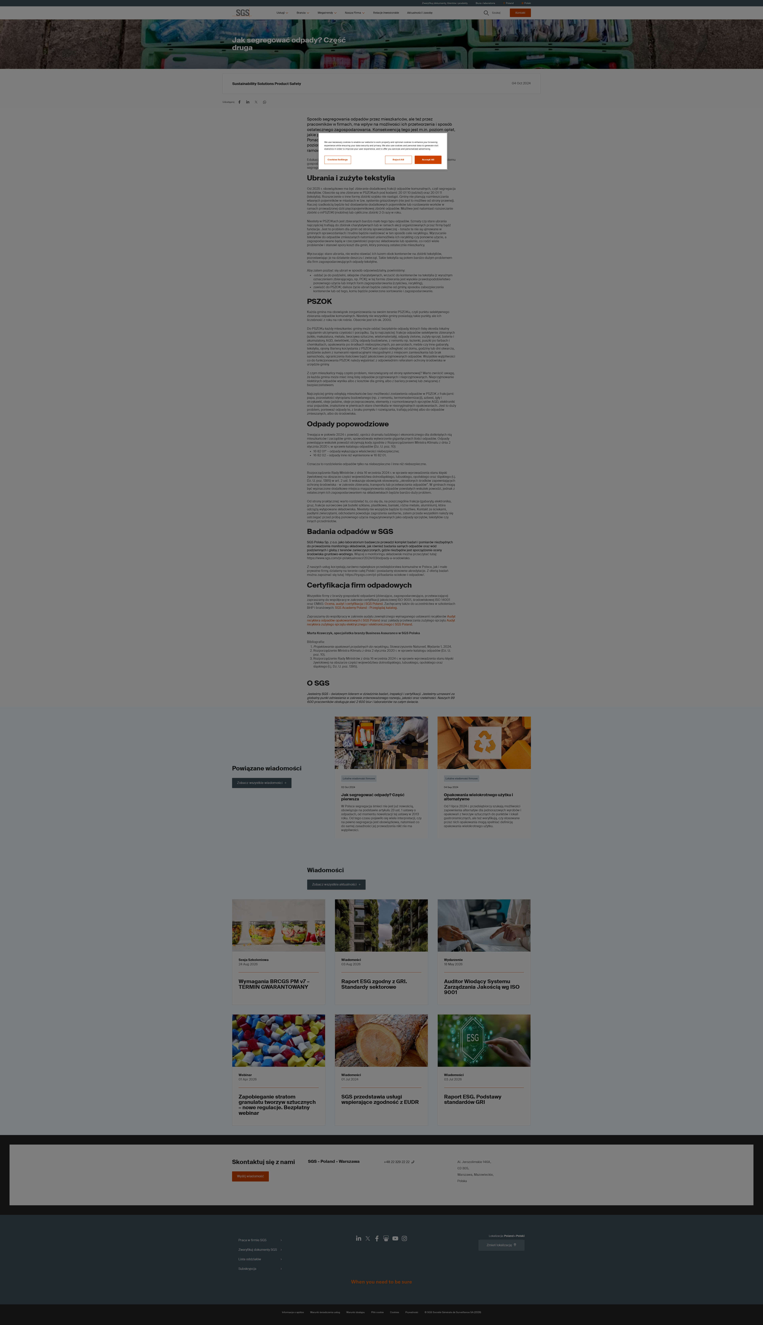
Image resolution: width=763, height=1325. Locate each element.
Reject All (398, 159)
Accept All (428, 159)
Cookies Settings (338, 159)
